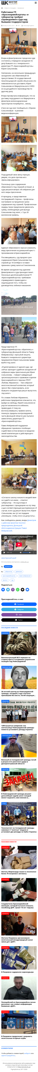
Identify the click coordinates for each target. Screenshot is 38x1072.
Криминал (8, 566)
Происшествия (6, 667)
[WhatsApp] (17, 589)
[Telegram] (8, 589)
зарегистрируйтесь (8, 1056)
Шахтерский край (8, 558)
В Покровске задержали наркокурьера (17, 972)
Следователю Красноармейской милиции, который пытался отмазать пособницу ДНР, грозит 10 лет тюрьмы (17, 906)
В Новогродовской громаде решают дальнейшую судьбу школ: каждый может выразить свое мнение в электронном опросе (16, 796)
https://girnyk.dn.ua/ (24, 1067)
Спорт (4, 803)
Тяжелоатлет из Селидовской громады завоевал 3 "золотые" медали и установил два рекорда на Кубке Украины (19, 830)
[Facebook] (3, 589)
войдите (27, 1053)
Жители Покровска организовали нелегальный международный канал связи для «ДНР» (17, 940)
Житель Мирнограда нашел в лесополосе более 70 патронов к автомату (18, 873)
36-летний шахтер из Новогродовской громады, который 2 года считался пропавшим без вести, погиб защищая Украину (17, 693)
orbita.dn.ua (24, 562)
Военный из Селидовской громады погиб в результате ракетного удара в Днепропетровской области (18, 762)
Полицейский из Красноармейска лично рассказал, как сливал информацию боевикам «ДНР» (18, 1004)
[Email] (27, 589)
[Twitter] (22, 589)
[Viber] (13, 589)
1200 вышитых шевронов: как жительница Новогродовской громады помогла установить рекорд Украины (17, 727)
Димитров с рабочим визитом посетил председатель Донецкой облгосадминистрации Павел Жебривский (18, 525)
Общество (5, 701)
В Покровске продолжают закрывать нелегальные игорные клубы (16, 1037)
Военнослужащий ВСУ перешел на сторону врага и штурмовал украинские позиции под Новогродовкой (18, 659)
